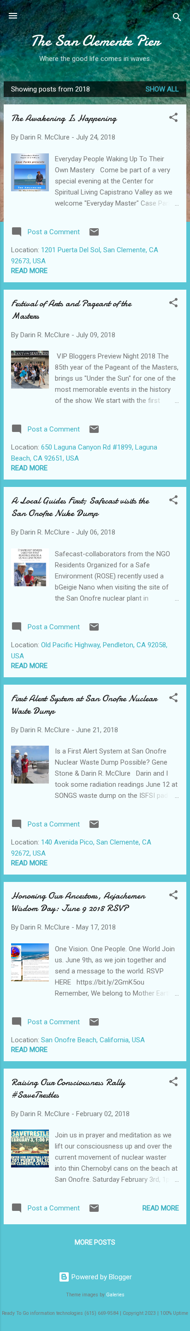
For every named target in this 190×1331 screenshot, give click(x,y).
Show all (162, 89)
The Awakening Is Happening (63, 118)
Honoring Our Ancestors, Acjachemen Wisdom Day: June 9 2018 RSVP (78, 901)
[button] (173, 119)
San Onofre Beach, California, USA (93, 1040)
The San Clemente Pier (95, 40)
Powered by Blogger (101, 1277)
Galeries (115, 1295)
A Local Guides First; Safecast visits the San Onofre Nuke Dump (79, 506)
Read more (29, 271)
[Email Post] (94, 235)
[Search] (177, 19)
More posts (95, 1242)
